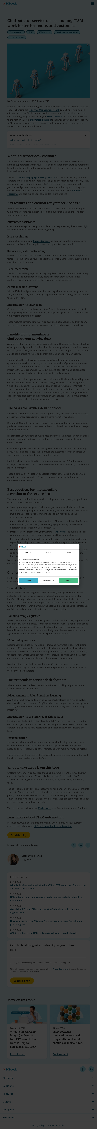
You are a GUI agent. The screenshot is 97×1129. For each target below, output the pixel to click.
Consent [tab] (28, 552)
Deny (29, 581)
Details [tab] (48, 552)
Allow (68, 581)
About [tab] (69, 552)
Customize (47, 581)
